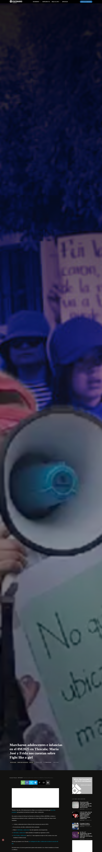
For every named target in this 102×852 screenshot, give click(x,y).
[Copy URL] (39, 782)
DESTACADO (13, 762)
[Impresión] (48, 782)
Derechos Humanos (23, 762)
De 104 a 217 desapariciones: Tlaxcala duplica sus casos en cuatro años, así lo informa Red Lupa (86, 835)
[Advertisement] (35, 798)
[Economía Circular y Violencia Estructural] (75, 826)
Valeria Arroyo (48, 762)
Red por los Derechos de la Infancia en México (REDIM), (36, 816)
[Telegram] (35, 782)
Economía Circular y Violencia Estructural (85, 824)
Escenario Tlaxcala (13, 777)
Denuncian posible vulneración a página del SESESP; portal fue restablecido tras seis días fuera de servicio (86, 805)
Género (31, 762)
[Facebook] (27, 782)
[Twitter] (31, 782)
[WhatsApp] (23, 782)
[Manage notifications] (3, 840)
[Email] (44, 782)
